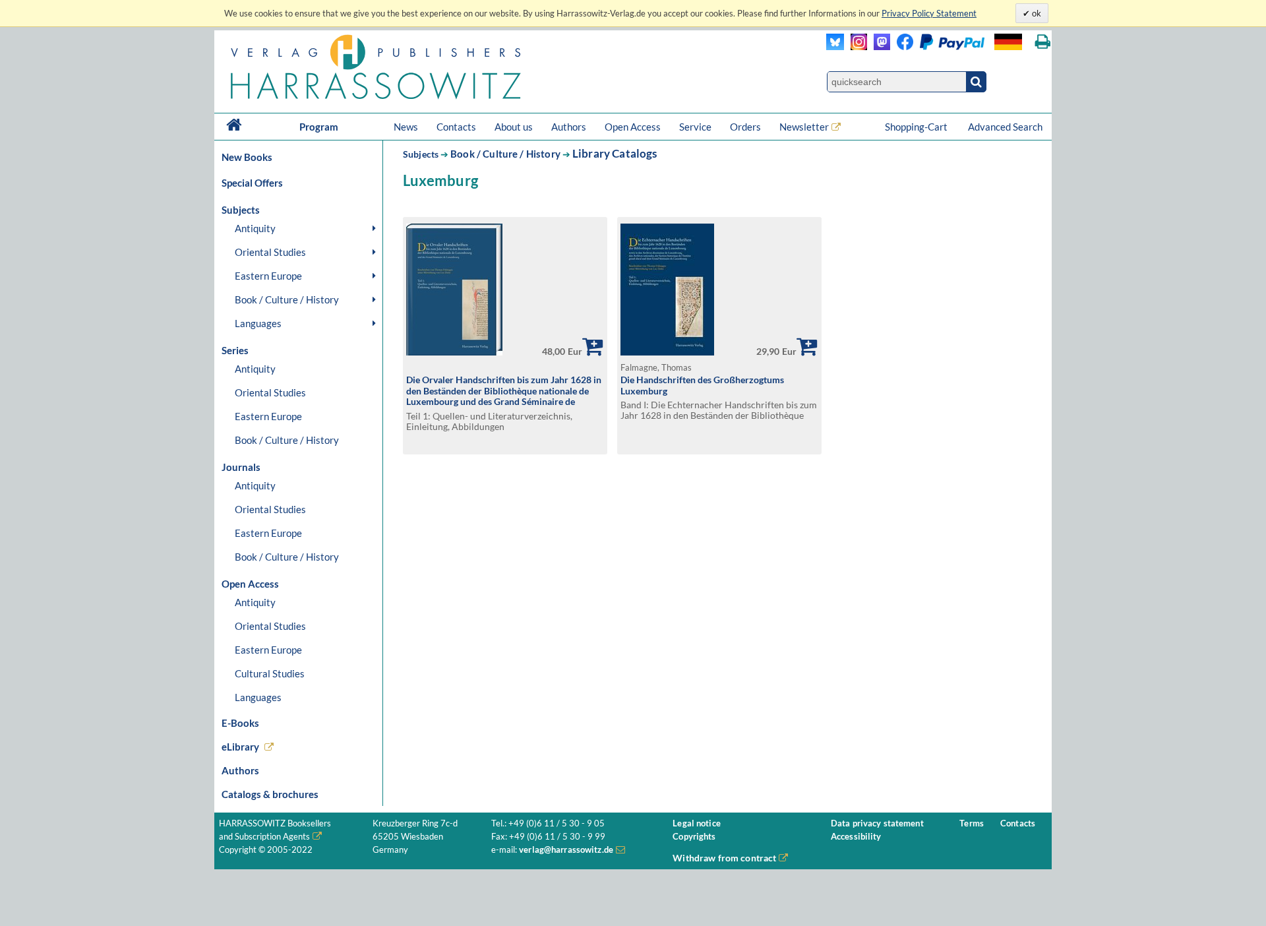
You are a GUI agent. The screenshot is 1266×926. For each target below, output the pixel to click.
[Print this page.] (1042, 42)
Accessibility (856, 837)
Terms (971, 823)
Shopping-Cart (917, 127)
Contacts (456, 127)
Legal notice (697, 823)
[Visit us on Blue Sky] (835, 46)
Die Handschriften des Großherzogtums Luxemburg (702, 385)
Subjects (420, 154)
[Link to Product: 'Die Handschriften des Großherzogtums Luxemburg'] (667, 351)
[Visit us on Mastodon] (878, 46)
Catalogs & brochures (270, 794)
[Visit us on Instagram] (855, 46)
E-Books (240, 723)
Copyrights (694, 837)
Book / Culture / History (287, 299)
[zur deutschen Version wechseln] (1008, 42)
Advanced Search (1005, 127)
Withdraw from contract (724, 857)
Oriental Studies (270, 252)
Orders (745, 127)
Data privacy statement (877, 823)
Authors (568, 127)
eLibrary (240, 747)
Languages (258, 323)
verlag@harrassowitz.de (566, 850)
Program (318, 127)
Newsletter (804, 127)
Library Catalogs (614, 153)
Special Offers (252, 183)
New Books (247, 157)
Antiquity (255, 228)
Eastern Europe (268, 276)
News (406, 127)
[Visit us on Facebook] (937, 46)
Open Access (633, 127)
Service (695, 127)
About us (514, 127)
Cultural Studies (270, 673)
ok (1035, 13)
